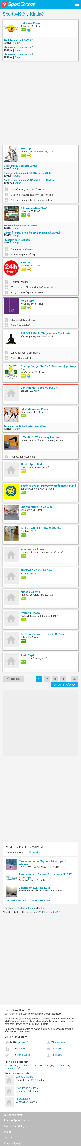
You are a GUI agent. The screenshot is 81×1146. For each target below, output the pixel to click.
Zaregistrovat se (40, 900)
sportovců (60, 1042)
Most (47, 1065)
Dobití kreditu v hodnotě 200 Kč (20, 166)
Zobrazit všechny (16, 900)
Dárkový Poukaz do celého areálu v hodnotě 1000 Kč (32, 232)
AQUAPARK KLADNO (27, 1088)
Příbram (61, 1065)
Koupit (16, 43)
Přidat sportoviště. (51, 912)
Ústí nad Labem (29, 1065)
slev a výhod (23, 1055)
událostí (21, 1048)
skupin (58, 1048)
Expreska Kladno (24, 1077)
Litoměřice (10, 1068)
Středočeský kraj (16, 908)
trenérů (58, 1055)
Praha (8, 1065)
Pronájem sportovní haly (17, 240)
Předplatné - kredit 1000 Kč (18, 40)
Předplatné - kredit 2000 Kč (18, 47)
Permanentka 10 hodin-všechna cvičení (25, 426)
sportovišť (22, 1042)
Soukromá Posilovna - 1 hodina (20, 225)
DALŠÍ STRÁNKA (64, 684)
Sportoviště (14, 13)
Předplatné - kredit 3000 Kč (18, 54)
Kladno (31, 908)
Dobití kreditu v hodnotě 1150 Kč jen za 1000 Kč (29, 180)
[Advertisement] (40, 103)
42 (74, 678)
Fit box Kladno (23, 1099)
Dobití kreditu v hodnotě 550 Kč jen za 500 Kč (28, 173)
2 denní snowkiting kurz (34, 887)
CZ (4, 908)
